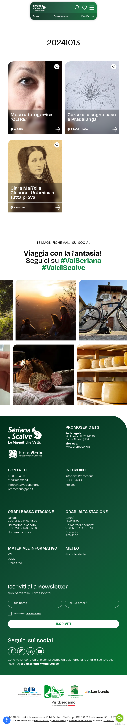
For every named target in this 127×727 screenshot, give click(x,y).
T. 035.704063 (17, 476)
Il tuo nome (19, 603)
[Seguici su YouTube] (40, 651)
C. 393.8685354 (18, 480)
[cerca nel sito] (77, 7)
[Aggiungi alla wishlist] (56, 66)
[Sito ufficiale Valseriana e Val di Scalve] (39, 7)
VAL (10, 554)
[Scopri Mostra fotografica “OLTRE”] (57, 129)
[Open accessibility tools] (7, 720)
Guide (11, 558)
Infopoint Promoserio (79, 476)
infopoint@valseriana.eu (23, 484)
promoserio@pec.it (20, 489)
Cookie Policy (59, 720)
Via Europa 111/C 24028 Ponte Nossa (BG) (80, 438)
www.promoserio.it (78, 446)
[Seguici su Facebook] (12, 651)
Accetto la (27, 613)
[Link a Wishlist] (84, 7)
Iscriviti (63, 623)
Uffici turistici (74, 480)
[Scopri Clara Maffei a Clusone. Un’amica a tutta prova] (57, 207)
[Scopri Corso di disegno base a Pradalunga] (114, 129)
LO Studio (109, 720)
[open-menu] (92, 8)
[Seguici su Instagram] (21, 651)
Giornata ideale (76, 554)
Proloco (70, 484)
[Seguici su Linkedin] (30, 651)
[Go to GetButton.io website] (120, 724)
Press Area (15, 563)
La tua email (77, 603)
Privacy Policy (33, 613)
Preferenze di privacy (80, 720)
